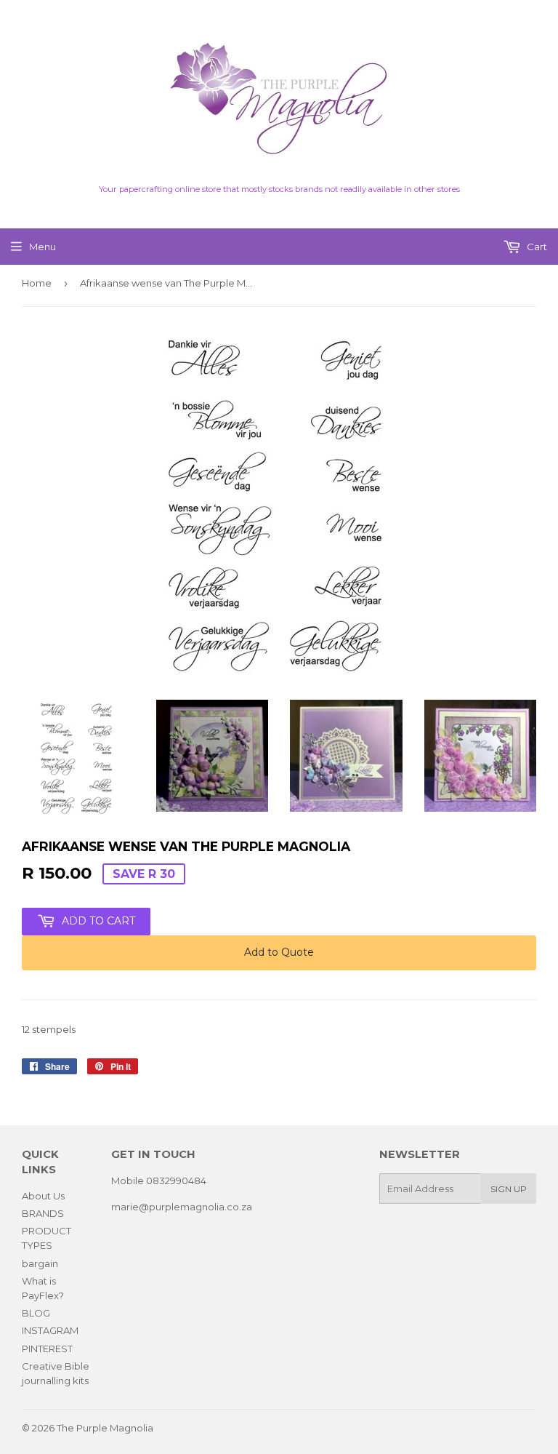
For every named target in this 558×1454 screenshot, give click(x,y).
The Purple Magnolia (105, 1428)
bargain (40, 1263)
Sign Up (508, 1188)
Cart (536, 246)
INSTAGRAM (50, 1330)
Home (37, 283)
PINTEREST (47, 1348)
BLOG (36, 1313)
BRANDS (43, 1213)
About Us (43, 1196)
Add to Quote (279, 952)
